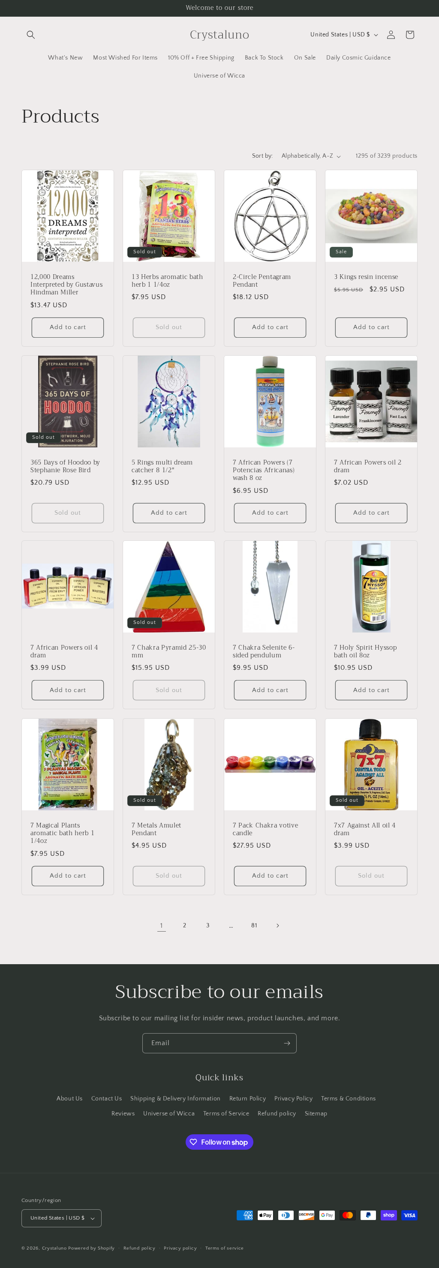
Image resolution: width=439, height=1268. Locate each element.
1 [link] (161, 925)
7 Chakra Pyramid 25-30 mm (169, 651)
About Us (70, 1098)
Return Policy (247, 1098)
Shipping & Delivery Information (175, 1098)
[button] (30, 34)
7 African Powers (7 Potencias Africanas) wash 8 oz (264, 471)
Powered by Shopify (91, 1248)
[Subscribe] (286, 1043)
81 (254, 925)
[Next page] (277, 925)
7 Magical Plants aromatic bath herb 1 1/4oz (62, 833)
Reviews (123, 1113)
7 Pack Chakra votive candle (265, 829)
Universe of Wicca (169, 1113)
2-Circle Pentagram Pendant (262, 281)
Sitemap (316, 1113)
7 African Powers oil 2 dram (368, 466)
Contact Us (106, 1098)
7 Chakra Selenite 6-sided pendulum (264, 651)
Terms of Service (226, 1113)
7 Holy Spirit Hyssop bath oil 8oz (365, 651)
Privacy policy (180, 1248)
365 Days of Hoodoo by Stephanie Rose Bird (65, 466)
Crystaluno (54, 1248)
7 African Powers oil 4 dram (64, 651)
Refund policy (277, 1113)
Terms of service (224, 1248)
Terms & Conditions (348, 1098)
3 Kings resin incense (366, 277)
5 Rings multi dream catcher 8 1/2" (162, 466)
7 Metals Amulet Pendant (156, 829)
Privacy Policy (293, 1098)
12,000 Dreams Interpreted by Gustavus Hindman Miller (66, 285)
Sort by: (262, 156)
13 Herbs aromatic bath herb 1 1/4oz (167, 281)
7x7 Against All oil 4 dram (365, 829)
